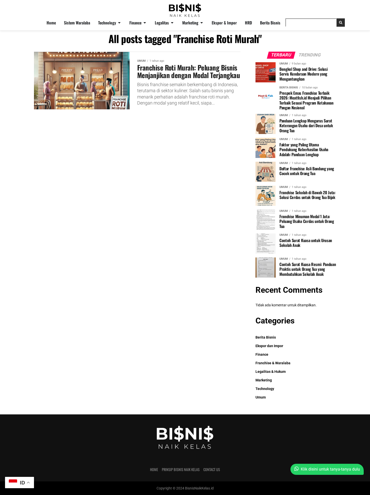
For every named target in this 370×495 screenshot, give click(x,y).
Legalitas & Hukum (270, 372)
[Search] (341, 22)
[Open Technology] (119, 23)
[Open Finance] (145, 23)
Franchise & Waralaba (272, 363)
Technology (264, 389)
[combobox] (311, 22)
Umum (260, 397)
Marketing (263, 380)
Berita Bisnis (265, 337)
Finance (261, 354)
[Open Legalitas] (172, 23)
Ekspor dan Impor (269, 346)
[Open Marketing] (202, 23)
